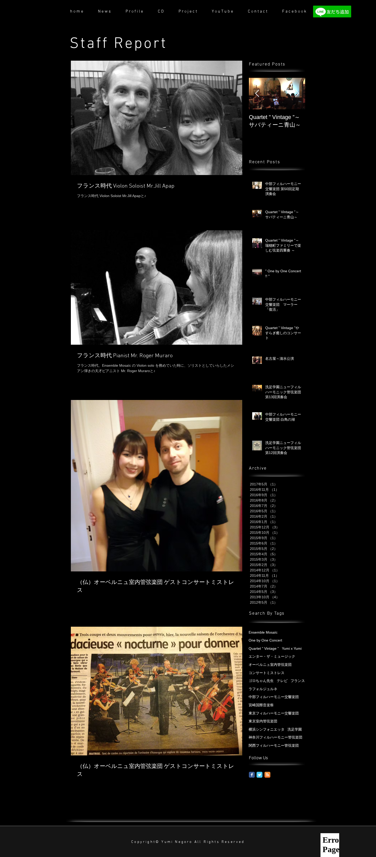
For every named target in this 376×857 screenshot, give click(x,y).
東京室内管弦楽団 (263, 721)
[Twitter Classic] (259, 775)
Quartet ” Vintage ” (264, 648)
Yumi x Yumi (292, 648)
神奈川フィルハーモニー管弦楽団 (275, 737)
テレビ (282, 681)
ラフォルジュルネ (263, 689)
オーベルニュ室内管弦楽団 (270, 665)
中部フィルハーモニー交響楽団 (274, 697)
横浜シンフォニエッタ (266, 729)
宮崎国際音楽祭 (261, 705)
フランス (298, 681)
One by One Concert (265, 640)
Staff (92, 44)
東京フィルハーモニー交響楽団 (274, 713)
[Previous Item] (257, 93)
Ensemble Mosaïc (263, 632)
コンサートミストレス (266, 673)
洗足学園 (294, 729)
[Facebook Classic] (252, 775)
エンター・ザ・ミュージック (272, 656)
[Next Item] (297, 93)
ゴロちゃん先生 (261, 681)
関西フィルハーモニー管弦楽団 (274, 745)
